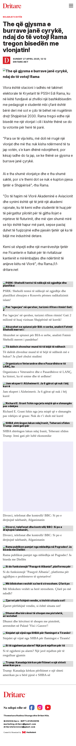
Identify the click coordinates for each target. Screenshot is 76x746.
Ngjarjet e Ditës (12, 17)
